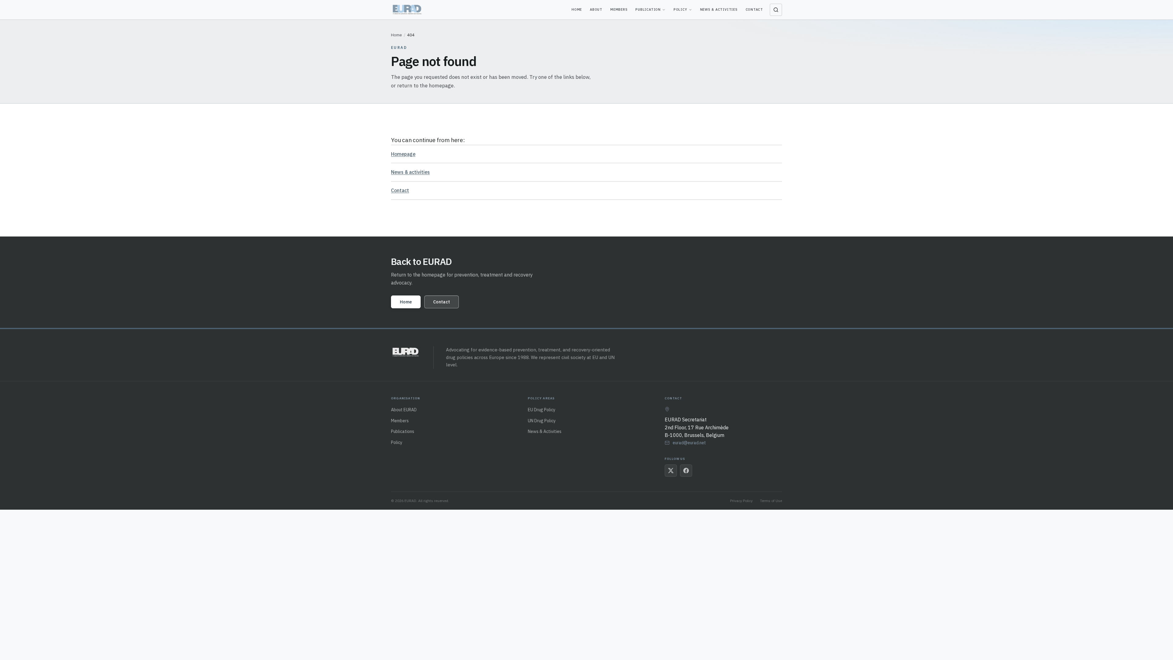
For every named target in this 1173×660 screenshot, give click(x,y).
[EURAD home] (407, 9)
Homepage (403, 154)
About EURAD (404, 410)
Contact (754, 9)
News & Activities (719, 9)
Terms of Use (771, 500)
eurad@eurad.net (689, 443)
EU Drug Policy (541, 410)
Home (577, 9)
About (596, 9)
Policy (680, 9)
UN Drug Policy (542, 421)
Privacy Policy (741, 500)
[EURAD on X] (671, 470)
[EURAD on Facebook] (686, 470)
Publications (402, 431)
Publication (647, 9)
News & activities (410, 172)
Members (618, 9)
